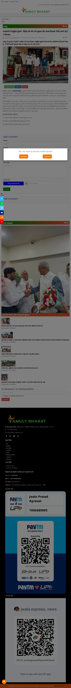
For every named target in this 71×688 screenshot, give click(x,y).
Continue (47, 156)
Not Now (24, 156)
